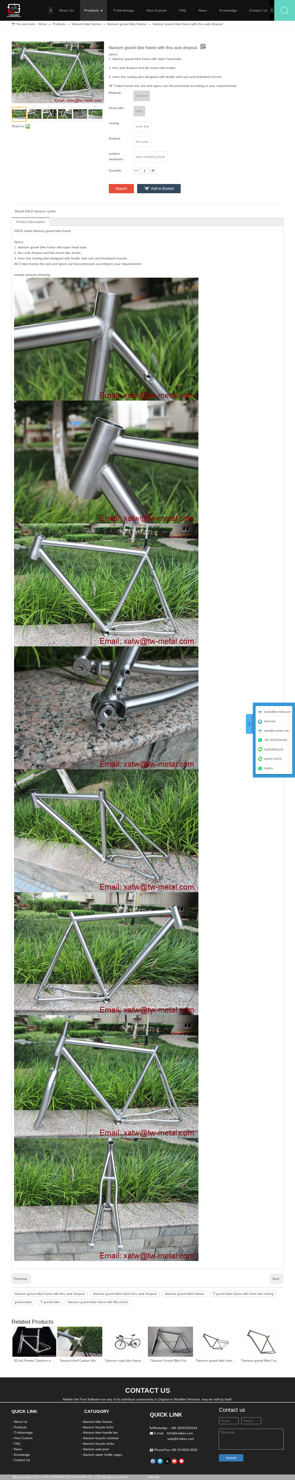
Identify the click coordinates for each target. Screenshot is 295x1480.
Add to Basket (162, 188)
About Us (66, 10)
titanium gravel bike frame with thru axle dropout (50, 1294)
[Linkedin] (160, 1461)
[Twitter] (167, 1461)
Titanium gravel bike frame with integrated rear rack (215, 1360)
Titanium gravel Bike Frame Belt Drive (261, 1360)
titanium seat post (96, 1449)
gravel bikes (23, 1302)
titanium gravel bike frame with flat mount (98, 1302)
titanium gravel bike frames (184, 1294)
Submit (231, 1458)
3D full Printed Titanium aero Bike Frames (34, 1360)
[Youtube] (174, 1461)
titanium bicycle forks (98, 1427)
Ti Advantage (123, 10)
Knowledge (228, 10)
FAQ (182, 10)
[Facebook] (153, 1461)
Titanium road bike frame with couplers (125, 1360)
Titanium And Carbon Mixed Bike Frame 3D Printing (79, 1360)
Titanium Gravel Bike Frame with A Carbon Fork (170, 1360)
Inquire (121, 188)
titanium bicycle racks (98, 1443)
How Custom (156, 10)
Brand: (20, 211)
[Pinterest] (181, 1461)
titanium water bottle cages (102, 1454)
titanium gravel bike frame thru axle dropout (125, 1294)
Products (91, 10)
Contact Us (258, 10)
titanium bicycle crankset (101, 1438)
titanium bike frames (97, 1422)
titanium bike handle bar (100, 1432)
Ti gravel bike (50, 1302)
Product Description (30, 222)
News (202, 10)
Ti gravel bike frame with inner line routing (243, 1294)
